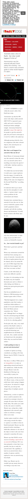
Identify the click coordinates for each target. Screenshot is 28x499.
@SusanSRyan (14, 475)
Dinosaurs (8, 44)
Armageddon (9, 363)
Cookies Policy (8, 24)
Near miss (8, 47)
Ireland (12, 36)
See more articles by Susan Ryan (13, 479)
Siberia (15, 47)
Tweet (19, 80)
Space (20, 47)
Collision (15, 41)
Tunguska (8, 50)
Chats (23, 36)
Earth (15, 44)
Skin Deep (18, 36)
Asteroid (8, 41)
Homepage (4, 36)
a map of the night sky (15, 130)
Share (10, 80)
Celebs (8, 36)
